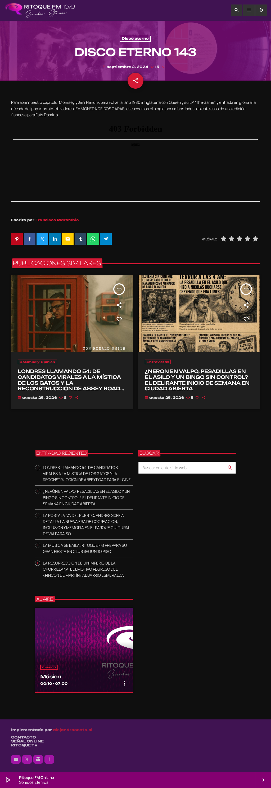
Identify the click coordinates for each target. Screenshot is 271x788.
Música (50, 677)
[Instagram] (38, 759)
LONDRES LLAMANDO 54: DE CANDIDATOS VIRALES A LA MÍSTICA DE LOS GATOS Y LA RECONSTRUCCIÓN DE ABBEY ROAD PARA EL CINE (69, 383)
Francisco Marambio (57, 220)
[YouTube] (16, 759)
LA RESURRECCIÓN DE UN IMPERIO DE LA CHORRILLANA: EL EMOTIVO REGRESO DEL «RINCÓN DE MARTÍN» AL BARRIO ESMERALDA (83, 569)
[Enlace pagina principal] (40, 10)
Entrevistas (158, 362)
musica (49, 667)
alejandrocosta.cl (72, 730)
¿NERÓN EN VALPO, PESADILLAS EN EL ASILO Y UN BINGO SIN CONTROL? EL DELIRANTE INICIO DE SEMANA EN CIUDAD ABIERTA (197, 380)
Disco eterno (135, 39)
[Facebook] (49, 759)
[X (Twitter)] (27, 759)
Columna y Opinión (37, 362)
